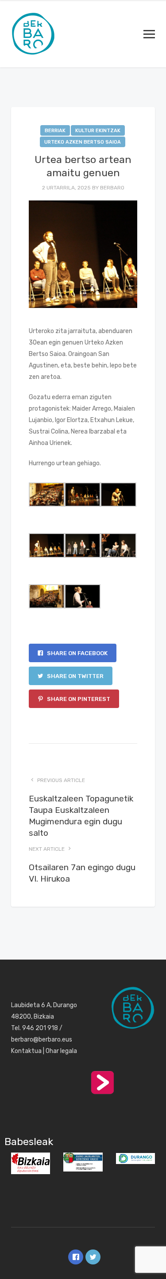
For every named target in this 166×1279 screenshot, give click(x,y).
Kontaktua (26, 1051)
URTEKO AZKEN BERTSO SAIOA (82, 142)
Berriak (55, 130)
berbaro (112, 188)
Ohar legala (61, 1051)
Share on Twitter (75, 676)
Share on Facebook (77, 653)
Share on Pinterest (78, 699)
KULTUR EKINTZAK (97, 130)
